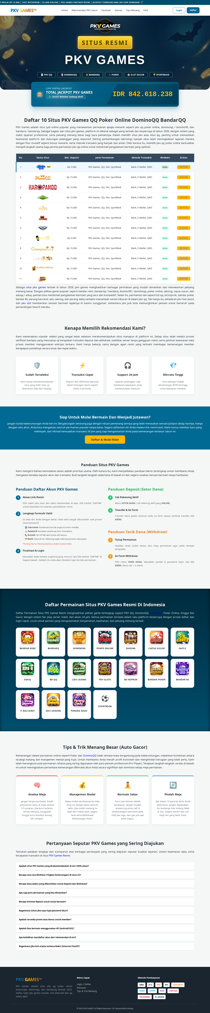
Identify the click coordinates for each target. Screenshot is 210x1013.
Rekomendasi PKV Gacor (85, 10)
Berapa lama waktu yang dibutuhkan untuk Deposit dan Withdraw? (53, 883)
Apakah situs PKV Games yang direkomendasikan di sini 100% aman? (54, 866)
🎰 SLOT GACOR (135, 74)
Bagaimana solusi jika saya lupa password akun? (43, 910)
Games (118, 10)
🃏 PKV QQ (46, 74)
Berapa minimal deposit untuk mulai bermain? (42, 901)
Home (64, 10)
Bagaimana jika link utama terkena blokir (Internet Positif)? (49, 946)
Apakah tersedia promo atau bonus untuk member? (45, 919)
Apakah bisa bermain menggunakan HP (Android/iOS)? (46, 928)
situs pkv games (36, 287)
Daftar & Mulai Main (105, 439)
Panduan (106, 10)
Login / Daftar (84, 984)
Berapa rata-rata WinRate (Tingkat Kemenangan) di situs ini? (50, 875)
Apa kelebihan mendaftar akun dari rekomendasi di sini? (47, 937)
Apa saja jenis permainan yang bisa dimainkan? (43, 892)
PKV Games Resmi (59, 855)
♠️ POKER (113, 74)
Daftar (193, 10)
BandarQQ (156, 613)
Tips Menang (133, 10)
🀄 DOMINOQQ (69, 74)
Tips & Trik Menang (87, 991)
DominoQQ (90, 755)
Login (179, 10)
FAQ (145, 10)
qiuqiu (110, 127)
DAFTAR (184, 167)
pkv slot (26, 303)
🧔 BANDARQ (93, 74)
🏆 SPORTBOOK (161, 74)
